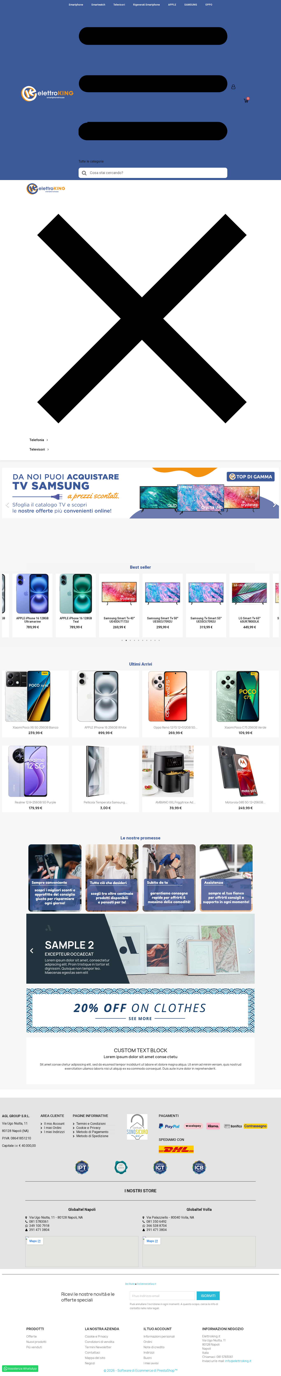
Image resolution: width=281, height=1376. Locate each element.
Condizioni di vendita (99, 1342)
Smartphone (76, 4)
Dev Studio (130, 1284)
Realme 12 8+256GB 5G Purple (35, 802)
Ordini (148, 1342)
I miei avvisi (151, 1363)
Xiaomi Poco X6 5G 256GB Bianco (35, 727)
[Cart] (246, 101)
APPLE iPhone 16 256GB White (106, 727)
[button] (23, 503)
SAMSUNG (190, 4)
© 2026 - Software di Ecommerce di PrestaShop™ (141, 1370)
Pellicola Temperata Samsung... (105, 802)
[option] (140, 503)
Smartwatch (98, 4)
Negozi (90, 1363)
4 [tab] (134, 640)
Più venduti (34, 1347)
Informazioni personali (159, 1336)
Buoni (148, 1358)
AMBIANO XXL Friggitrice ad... (176, 802)
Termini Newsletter (98, 1347)
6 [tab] (142, 640)
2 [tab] (126, 640)
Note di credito (154, 1347)
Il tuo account (158, 1329)
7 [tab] (147, 640)
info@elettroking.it (238, 1361)
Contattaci (92, 1352)
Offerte (31, 1336)
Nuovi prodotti (36, 1342)
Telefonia (36, 440)
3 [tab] (130, 640)
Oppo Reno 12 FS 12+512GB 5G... (175, 727)
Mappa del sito (95, 1358)
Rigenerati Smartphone (146, 4)
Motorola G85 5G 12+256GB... (245, 802)
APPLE (172, 4)
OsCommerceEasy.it (146, 1284)
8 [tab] (151, 640)
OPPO (208, 4)
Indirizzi (149, 1352)
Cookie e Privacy (96, 1336)
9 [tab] (155, 640)
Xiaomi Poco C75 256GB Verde (245, 727)
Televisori (119, 4)
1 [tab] (122, 640)
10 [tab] (159, 640)
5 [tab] (138, 640)
